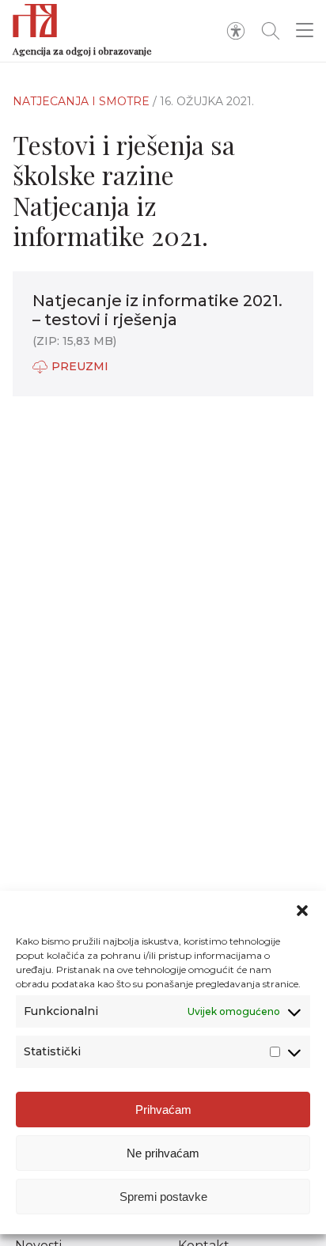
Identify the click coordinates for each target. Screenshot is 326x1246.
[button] (302, 910)
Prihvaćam (163, 1109)
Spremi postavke (163, 1196)
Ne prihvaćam (163, 1153)
